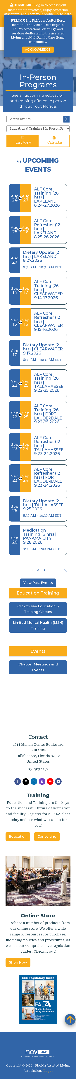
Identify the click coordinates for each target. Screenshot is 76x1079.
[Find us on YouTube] (50, 781)
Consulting (46, 837)
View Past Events (38, 583)
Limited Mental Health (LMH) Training (38, 625)
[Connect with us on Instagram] (42, 781)
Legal (48, 1070)
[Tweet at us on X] (26, 781)
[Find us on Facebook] (17, 781)
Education (18, 837)
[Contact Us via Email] (58, 781)
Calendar (54, 142)
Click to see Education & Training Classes (38, 609)
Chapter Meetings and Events (38, 667)
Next (65, 569)
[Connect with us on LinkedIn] (34, 781)
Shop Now (18, 962)
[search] (66, 119)
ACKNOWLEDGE (38, 49)
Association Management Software (38, 1056)
